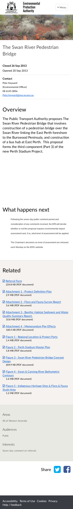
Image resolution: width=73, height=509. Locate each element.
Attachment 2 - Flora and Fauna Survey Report (33, 301)
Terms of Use (27, 501)
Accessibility (10, 501)
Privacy (53, 501)
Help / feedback (12, 504)
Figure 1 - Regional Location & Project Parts (32, 336)
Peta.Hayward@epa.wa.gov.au (18, 95)
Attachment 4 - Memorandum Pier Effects (31, 326)
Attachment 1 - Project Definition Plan (29, 291)
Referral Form (14, 280)
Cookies (42, 501)
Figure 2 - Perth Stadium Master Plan (28, 347)
